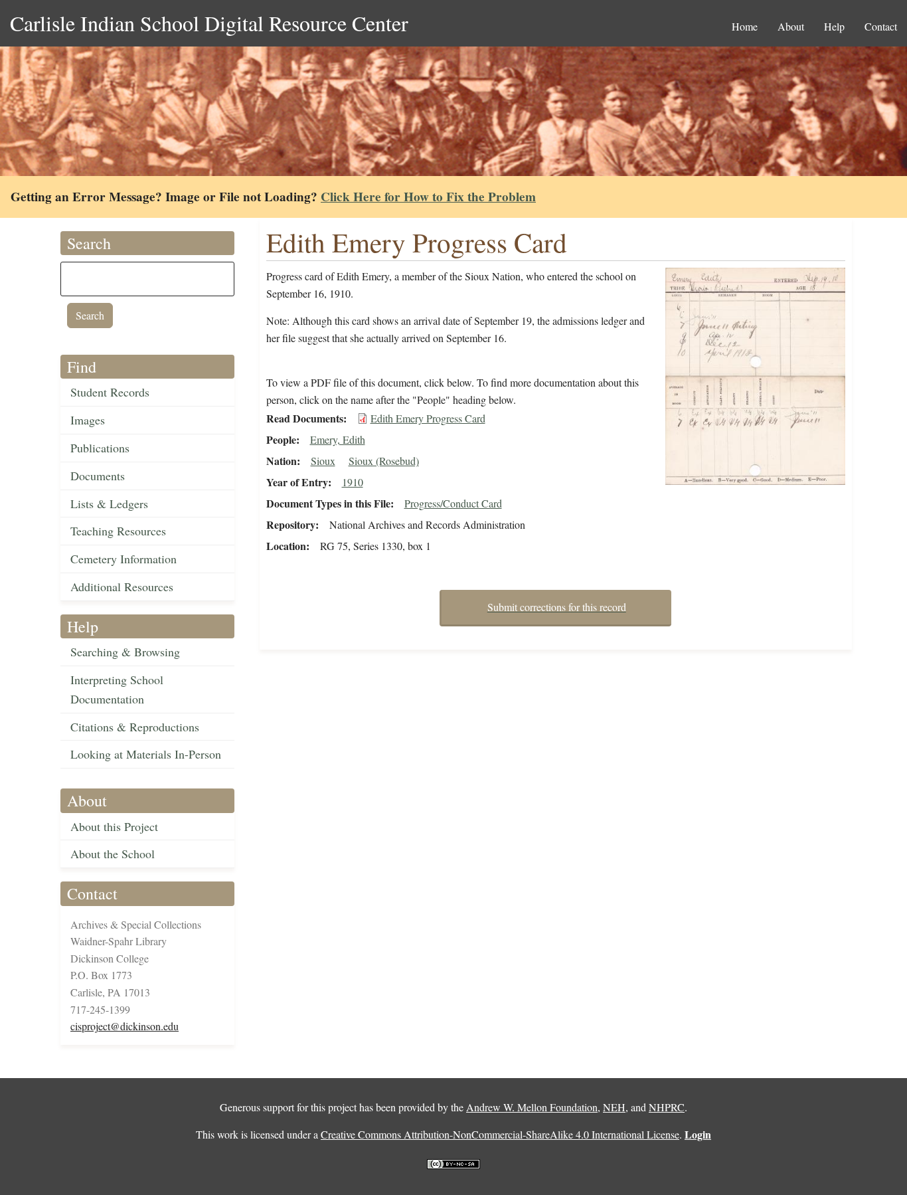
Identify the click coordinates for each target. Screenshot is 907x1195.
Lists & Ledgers (109, 503)
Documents (97, 476)
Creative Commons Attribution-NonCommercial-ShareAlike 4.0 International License (500, 1134)
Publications (99, 448)
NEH (614, 1107)
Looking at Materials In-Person (145, 754)
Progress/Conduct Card (453, 503)
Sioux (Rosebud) (384, 461)
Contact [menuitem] (881, 26)
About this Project (114, 826)
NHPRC (667, 1107)
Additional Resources (121, 587)
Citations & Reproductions (134, 727)
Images (87, 420)
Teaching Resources (118, 531)
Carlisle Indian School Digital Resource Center (209, 23)
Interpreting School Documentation (116, 689)
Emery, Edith (337, 439)
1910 (352, 482)
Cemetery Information (123, 559)
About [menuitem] (791, 26)
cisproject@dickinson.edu (124, 1026)
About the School (112, 854)
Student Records (109, 392)
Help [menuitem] (834, 26)
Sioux (323, 461)
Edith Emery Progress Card (428, 418)
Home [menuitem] (745, 26)
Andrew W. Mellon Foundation (532, 1107)
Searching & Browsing (125, 652)
